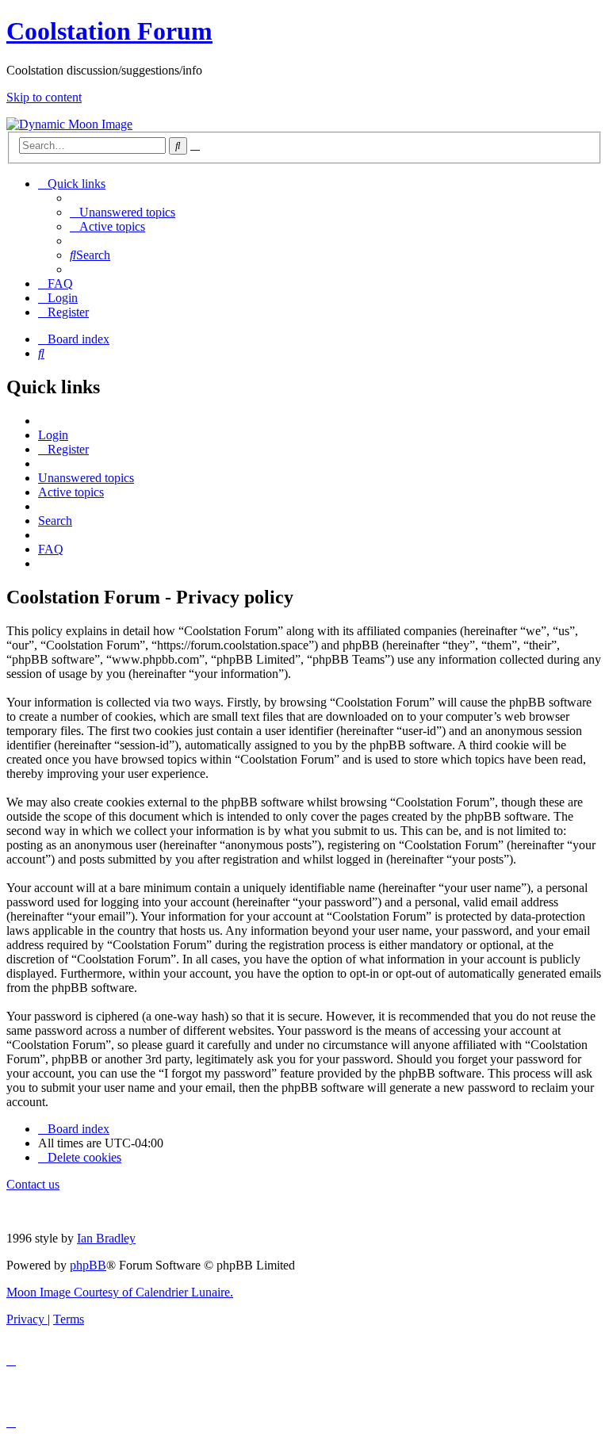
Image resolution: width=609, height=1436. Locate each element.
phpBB (88, 1265)
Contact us (32, 1184)
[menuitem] (122, 212)
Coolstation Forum (109, 31)
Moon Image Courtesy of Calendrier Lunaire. (119, 1292)
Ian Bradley (106, 1238)
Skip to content (44, 97)
